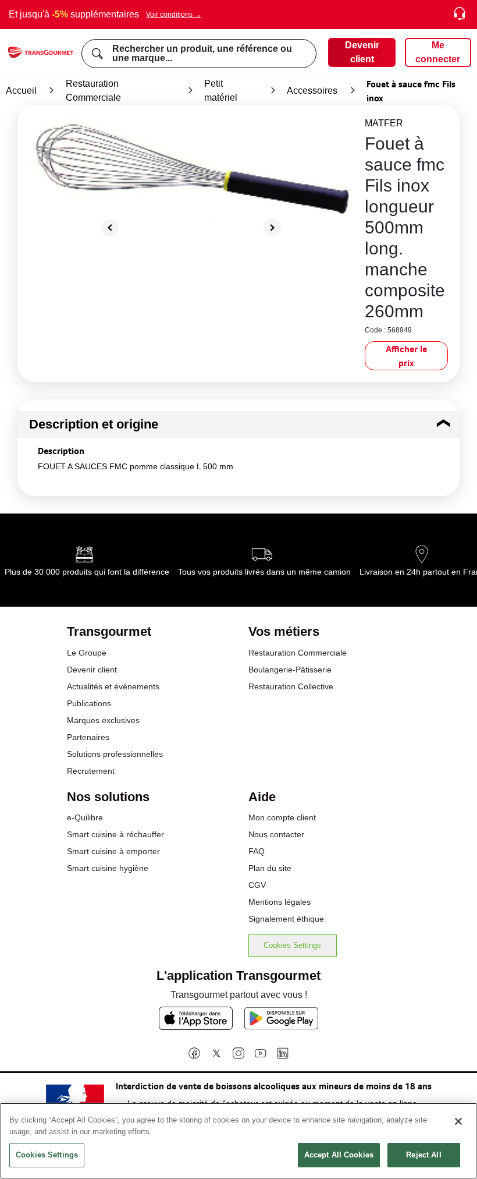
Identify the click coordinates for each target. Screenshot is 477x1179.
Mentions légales (279, 902)
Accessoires (312, 90)
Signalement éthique (286, 918)
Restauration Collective (290, 686)
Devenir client (92, 669)
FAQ (256, 851)
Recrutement (91, 771)
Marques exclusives (103, 720)
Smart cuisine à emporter (113, 851)
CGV (257, 885)
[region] (238, 1141)
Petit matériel (220, 90)
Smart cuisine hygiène (107, 868)
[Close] (458, 1121)
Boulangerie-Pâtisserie (290, 669)
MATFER (384, 123)
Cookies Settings (292, 945)
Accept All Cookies (338, 1154)
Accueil (21, 90)
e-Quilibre (85, 817)
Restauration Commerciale (93, 90)
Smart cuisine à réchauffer (115, 834)
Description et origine (93, 424)
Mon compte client (282, 817)
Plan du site (269, 868)
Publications (89, 703)
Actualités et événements (113, 686)
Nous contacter (276, 834)
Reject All (423, 1154)
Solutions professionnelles (115, 754)
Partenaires (88, 737)
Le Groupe (86, 652)
